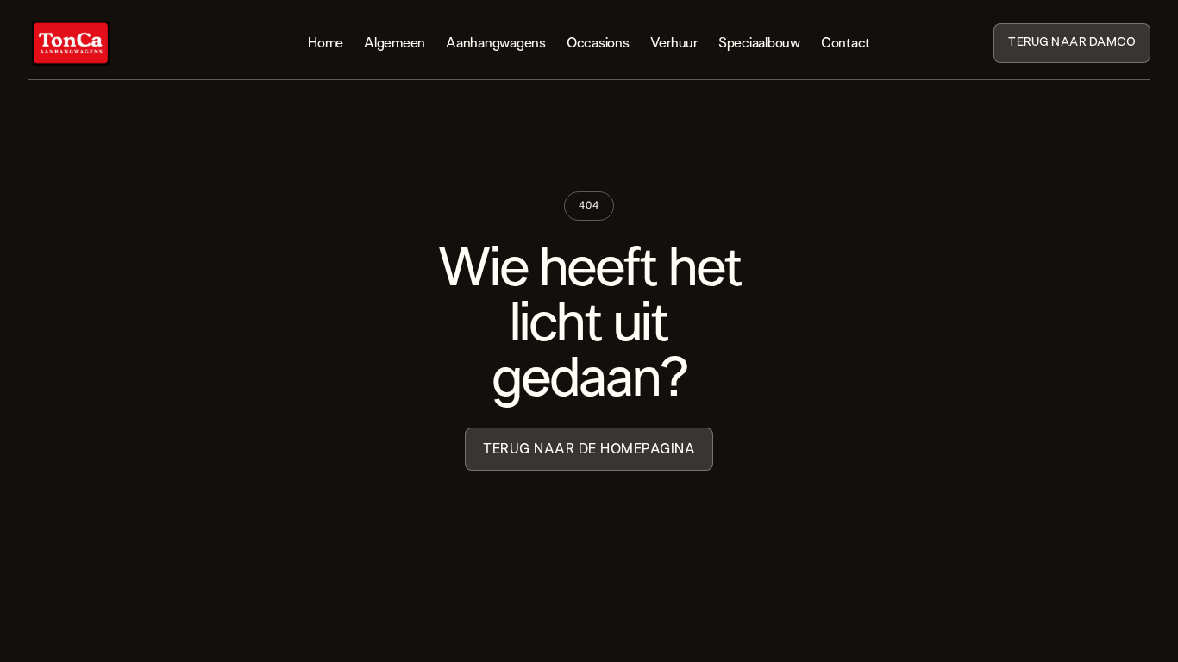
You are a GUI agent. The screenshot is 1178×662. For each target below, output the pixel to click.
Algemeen (394, 43)
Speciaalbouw (759, 43)
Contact (845, 43)
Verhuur (674, 43)
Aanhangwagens (496, 43)
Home (325, 43)
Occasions (598, 43)
